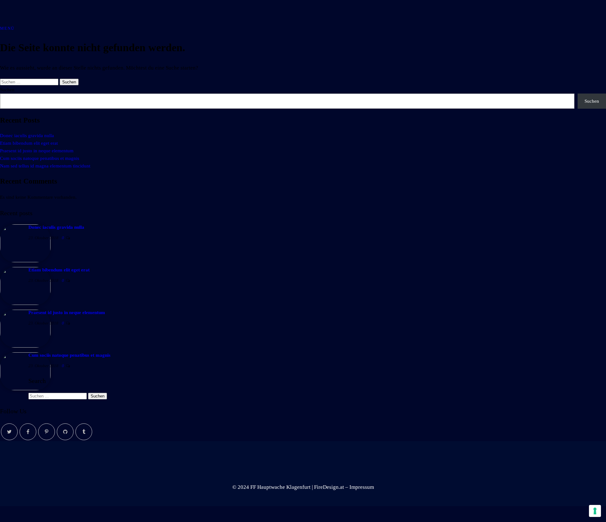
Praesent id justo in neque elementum (37, 150)
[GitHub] (65, 431)
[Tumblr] (83, 431)
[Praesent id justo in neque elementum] (25, 346)
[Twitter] (9, 431)
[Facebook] (28, 431)
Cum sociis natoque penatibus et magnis (39, 158)
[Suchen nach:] (30, 82)
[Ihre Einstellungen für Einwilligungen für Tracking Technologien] (595, 511)
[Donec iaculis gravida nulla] (25, 260)
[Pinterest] (46, 431)
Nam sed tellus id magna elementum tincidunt (45, 165)
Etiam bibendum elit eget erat (29, 143)
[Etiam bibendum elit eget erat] (25, 303)
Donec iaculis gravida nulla (27, 135)
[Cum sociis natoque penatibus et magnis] (25, 388)
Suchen (7, 89)
